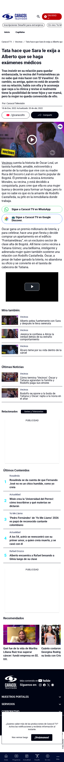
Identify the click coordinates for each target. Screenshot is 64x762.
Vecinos (18, 42)
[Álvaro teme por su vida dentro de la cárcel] (10, 349)
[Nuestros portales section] (59, 697)
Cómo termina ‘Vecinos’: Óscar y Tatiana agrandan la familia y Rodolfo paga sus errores (38, 380)
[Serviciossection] (59, 704)
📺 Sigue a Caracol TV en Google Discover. (31, 219)
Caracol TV (7, 42)
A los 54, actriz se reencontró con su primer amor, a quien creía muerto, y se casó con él (33, 540)
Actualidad (15, 494)
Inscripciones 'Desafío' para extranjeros (23, 25)
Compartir (47, 115)
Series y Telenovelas (33, 411)
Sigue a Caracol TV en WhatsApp (31, 209)
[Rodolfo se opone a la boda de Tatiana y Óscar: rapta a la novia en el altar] (10, 393)
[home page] (14, 16)
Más (57, 759)
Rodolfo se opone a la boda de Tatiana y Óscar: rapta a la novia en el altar (40, 396)
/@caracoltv (18, 115)
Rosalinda (15, 475)
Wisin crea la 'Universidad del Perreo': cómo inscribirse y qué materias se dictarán (32, 502)
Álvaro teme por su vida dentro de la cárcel (41, 351)
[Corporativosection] (59, 711)
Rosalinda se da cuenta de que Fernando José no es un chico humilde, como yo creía (34, 484)
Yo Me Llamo (16, 513)
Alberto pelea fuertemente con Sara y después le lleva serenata (40, 322)
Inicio (7, 32)
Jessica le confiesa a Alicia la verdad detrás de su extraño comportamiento (37, 337)
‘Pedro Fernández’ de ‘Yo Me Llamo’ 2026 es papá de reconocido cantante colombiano (34, 521)
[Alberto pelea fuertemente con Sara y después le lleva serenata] (10, 320)
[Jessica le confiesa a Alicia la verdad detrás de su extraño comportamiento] (10, 333)
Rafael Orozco (17, 551)
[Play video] (32, 140)
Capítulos (20, 32)
